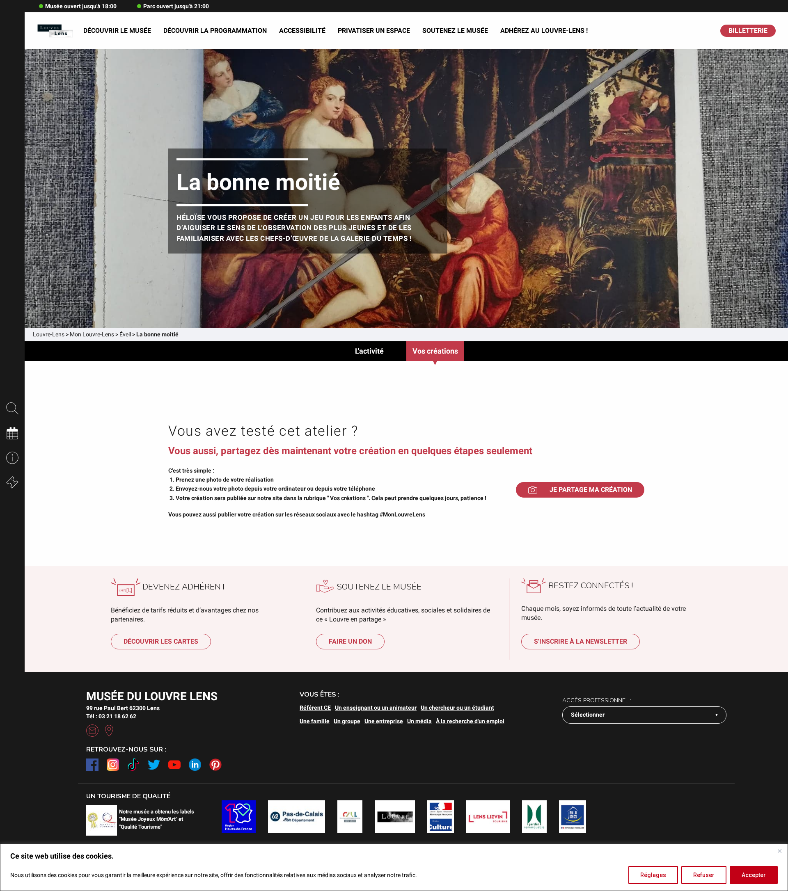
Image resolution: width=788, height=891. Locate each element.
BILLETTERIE (747, 30)
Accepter (754, 875)
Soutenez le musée (455, 30)
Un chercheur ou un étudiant (457, 707)
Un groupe (347, 721)
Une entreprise (383, 721)
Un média (419, 721)
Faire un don (350, 641)
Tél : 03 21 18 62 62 (111, 716)
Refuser (704, 875)
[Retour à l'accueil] (55, 31)
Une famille (315, 721)
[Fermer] (779, 851)
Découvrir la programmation (215, 30)
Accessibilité (302, 30)
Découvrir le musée (117, 30)
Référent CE (315, 707)
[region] (394, 867)
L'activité (369, 351)
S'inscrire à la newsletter (580, 641)
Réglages (653, 875)
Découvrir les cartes (161, 641)
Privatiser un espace (374, 30)
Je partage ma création (591, 489)
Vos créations (435, 351)
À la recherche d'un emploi (470, 721)
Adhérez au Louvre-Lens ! (544, 30)
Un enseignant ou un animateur (376, 707)
